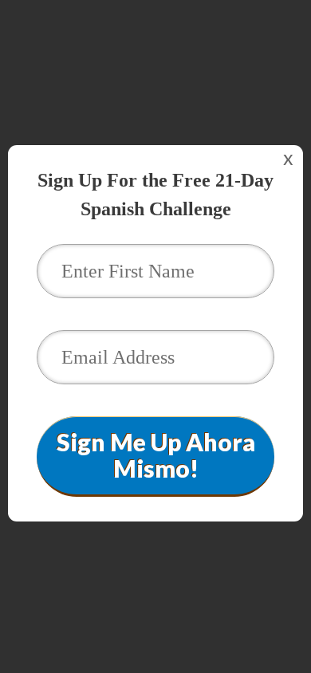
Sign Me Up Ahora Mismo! (156, 454)
